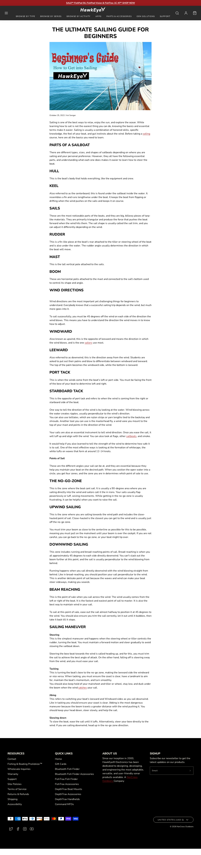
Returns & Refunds (18, 794)
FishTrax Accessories (67, 784)
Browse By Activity (78, 16)
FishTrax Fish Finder (66, 779)
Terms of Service (17, 789)
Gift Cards (60, 764)
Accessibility (15, 804)
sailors (88, 342)
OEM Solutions (146, 16)
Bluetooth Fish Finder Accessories (74, 774)
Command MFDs (64, 804)
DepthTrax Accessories (68, 794)
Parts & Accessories (119, 16)
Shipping (12, 799)
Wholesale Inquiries (19, 769)
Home (58, 759)
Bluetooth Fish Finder (67, 769)
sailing (146, 133)
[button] (6, 13)
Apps (98, 16)
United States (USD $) (171, 820)
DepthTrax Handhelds (67, 799)
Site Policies (15, 784)
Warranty (13, 774)
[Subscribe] (190, 771)
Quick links (64, 753)
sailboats (131, 436)
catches (82, 687)
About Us (109, 753)
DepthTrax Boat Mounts (68, 789)
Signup (155, 753)
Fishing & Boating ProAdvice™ (25, 764)
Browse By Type (25, 16)
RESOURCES (16, 753)
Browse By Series (51, 16)
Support (165, 16)
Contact (12, 759)
